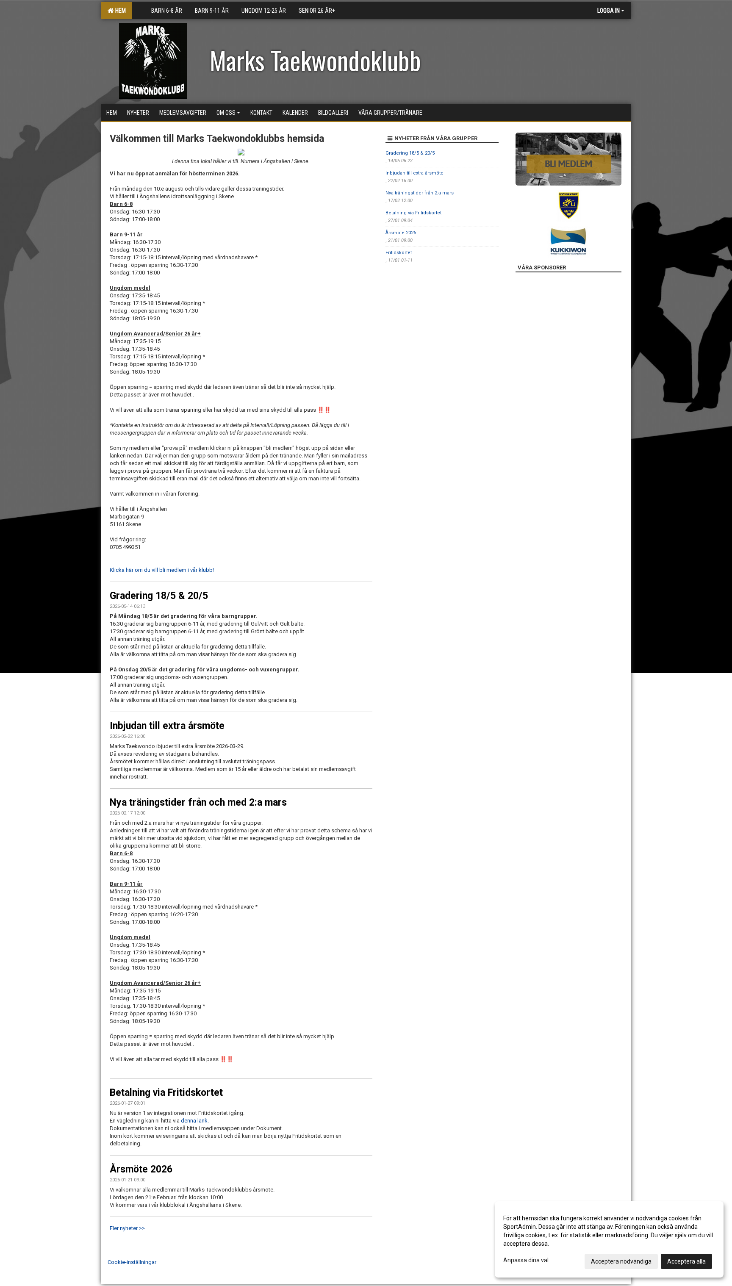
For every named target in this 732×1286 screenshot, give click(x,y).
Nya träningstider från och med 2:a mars (198, 802)
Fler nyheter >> (127, 1228)
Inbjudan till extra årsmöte (167, 726)
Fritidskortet (398, 252)
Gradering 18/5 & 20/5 (159, 595)
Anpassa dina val (526, 1260)
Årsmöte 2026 (141, 1169)
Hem (119, 10)
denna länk (194, 1120)
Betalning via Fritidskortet (166, 1092)
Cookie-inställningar (132, 1262)
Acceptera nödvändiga (621, 1261)
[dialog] (609, 1239)
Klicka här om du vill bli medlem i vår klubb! (162, 570)
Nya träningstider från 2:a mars (419, 193)
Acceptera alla (686, 1261)
